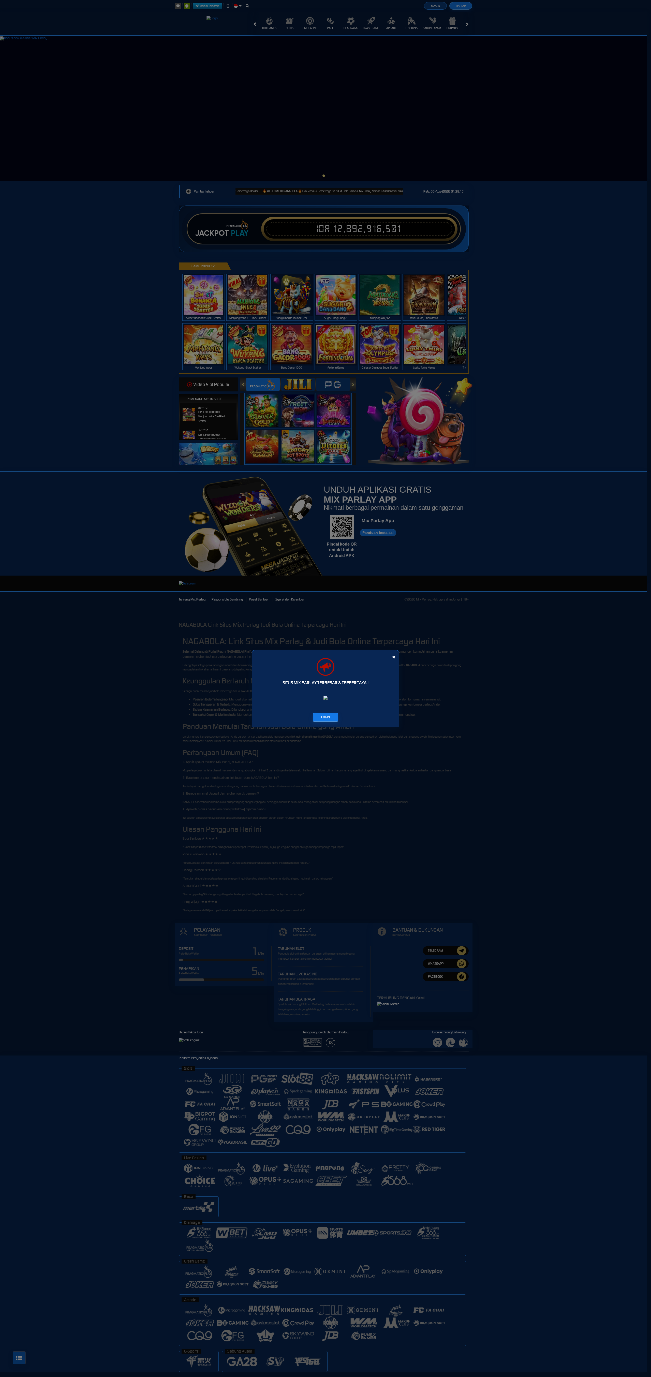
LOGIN (325, 717)
